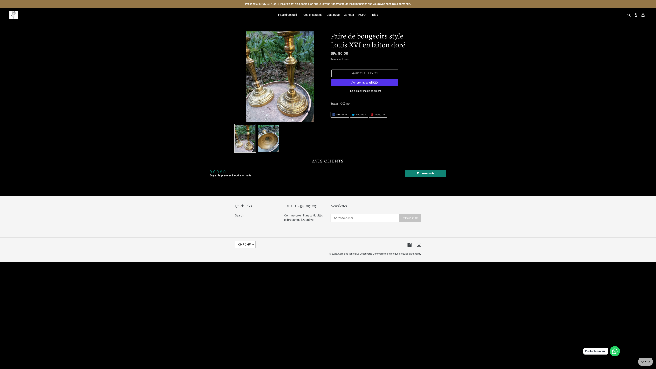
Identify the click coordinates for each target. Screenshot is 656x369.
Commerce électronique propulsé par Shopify (397, 253)
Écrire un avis (425, 173)
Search (239, 215)
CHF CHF (244, 244)
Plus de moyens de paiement (364, 91)
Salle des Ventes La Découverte (355, 253)
